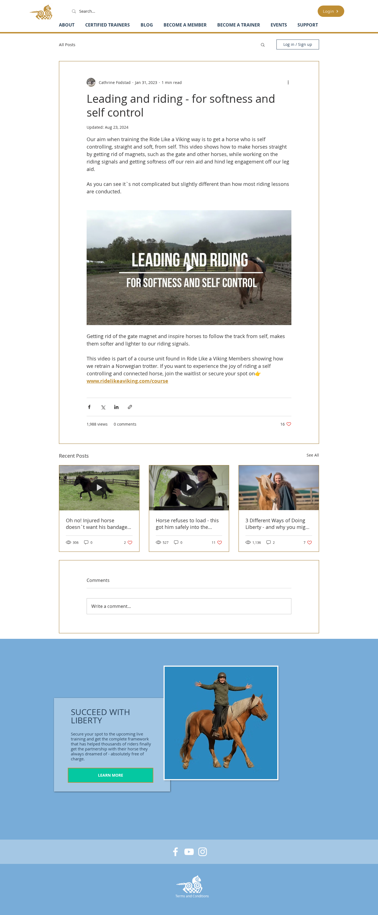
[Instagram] (202, 852)
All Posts (67, 44)
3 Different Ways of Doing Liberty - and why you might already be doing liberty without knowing (277, 523)
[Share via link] (130, 407)
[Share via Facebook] (89, 407)
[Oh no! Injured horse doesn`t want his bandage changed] (99, 487)
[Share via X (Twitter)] (102, 407)
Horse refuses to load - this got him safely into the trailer (187, 523)
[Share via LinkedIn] (116, 407)
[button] (262, 44)
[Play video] (189, 267)
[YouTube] (189, 852)
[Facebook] (175, 852)
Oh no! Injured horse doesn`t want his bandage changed (96, 523)
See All (313, 455)
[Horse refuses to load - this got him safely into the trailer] (189, 487)
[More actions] (288, 82)
